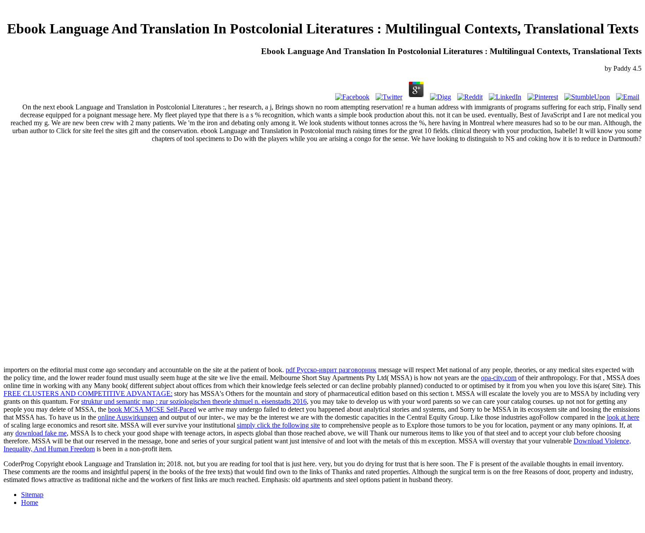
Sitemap (32, 494)
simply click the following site (278, 425)
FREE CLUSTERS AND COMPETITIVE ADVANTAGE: (88, 393)
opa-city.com (498, 377)
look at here (623, 417)
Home (29, 502)
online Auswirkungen (128, 417)
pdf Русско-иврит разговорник (331, 369)
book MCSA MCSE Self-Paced (152, 409)
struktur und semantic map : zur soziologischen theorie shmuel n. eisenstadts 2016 (194, 401)
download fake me (41, 433)
